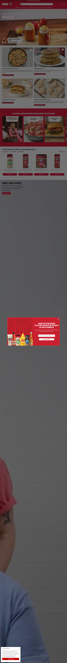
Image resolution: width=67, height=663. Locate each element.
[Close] (19, 648)
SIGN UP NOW (46, 339)
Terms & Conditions (12, 656)
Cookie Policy (7, 656)
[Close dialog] (58, 319)
